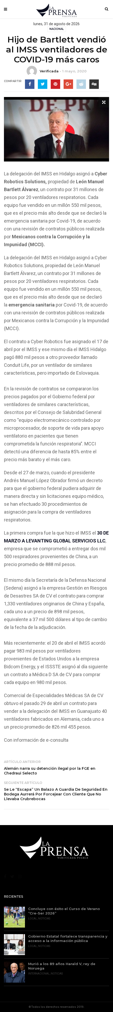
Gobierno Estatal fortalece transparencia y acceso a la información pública (67, 938)
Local (32, 918)
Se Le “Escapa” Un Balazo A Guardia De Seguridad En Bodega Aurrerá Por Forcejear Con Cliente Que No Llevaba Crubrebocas (55, 794)
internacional (39, 973)
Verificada (49, 71)
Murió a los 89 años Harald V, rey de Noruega (61, 966)
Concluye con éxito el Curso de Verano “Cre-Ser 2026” (64, 911)
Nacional (56, 29)
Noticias (44, 918)
